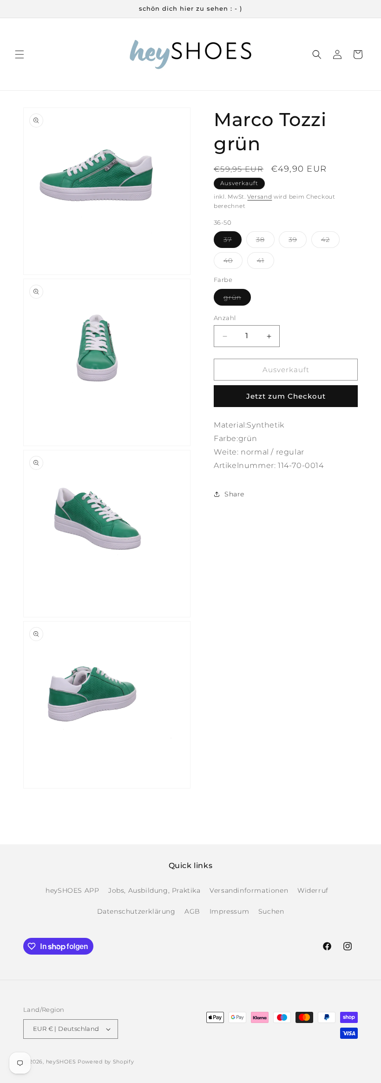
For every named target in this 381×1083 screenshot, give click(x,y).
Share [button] (234, 494)
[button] (19, 54)
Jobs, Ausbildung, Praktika (154, 890)
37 (232, 241)
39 (298, 241)
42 (330, 241)
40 (233, 262)
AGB (192, 911)
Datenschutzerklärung (136, 911)
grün (237, 299)
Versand (259, 196)
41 (265, 262)
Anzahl (225, 317)
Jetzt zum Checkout (286, 396)
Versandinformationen (249, 890)
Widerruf (312, 890)
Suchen (271, 911)
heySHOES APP (72, 890)
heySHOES (61, 1061)
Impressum (229, 911)
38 (265, 241)
